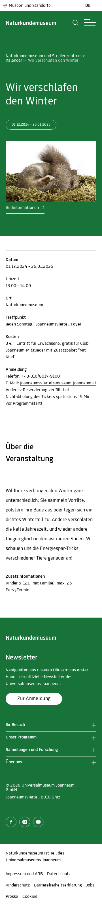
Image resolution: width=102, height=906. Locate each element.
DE (88, 5)
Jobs (90, 885)
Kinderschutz (18, 885)
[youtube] (38, 822)
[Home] (31, 22)
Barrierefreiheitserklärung (58, 885)
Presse (12, 896)
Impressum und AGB (24, 874)
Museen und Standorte (30, 5)
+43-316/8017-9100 (41, 376)
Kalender (14, 60)
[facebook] (11, 822)
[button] (75, 23)
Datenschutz (59, 874)
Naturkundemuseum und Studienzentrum (44, 56)
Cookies (29, 896)
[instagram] (24, 822)
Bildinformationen (23, 207)
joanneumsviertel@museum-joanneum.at (58, 383)
